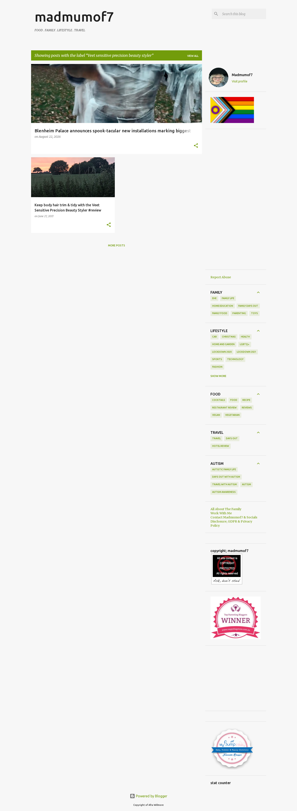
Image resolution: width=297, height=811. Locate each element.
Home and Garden (223, 344)
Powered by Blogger (151, 796)
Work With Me (221, 513)
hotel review (220, 446)
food (233, 400)
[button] (196, 146)
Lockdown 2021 (246, 352)
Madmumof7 (242, 75)
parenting (239, 313)
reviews (247, 407)
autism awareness (224, 492)
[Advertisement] (235, 199)
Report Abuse (220, 277)
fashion (217, 366)
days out (232, 438)
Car (214, 336)
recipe (246, 400)
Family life (228, 298)
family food (219, 313)
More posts (116, 245)
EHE (214, 298)
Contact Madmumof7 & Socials (233, 517)
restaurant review (224, 407)
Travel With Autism (224, 484)
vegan (216, 415)
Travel (216, 438)
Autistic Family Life (224, 469)
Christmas (229, 336)
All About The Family (225, 509)
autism (246, 484)
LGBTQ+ (244, 344)
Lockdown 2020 (222, 352)
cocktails (218, 400)
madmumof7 (74, 16)
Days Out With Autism (226, 476)
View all (193, 55)
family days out (248, 306)
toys (254, 313)
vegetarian (232, 415)
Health (245, 336)
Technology (235, 359)
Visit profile (239, 81)
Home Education (222, 306)
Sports (217, 359)
